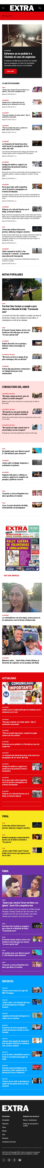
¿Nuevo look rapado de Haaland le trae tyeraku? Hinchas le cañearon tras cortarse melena (15, 1043)
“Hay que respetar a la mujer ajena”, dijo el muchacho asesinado (16, 116)
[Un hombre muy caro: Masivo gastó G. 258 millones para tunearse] (37, 450)
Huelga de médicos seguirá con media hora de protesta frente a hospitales (14, 166)
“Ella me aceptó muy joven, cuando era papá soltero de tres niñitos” (14, 128)
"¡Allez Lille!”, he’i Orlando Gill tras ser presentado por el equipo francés (16, 1004)
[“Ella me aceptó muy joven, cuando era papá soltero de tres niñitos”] (37, 127)
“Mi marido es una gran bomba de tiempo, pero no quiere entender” (15, 413)
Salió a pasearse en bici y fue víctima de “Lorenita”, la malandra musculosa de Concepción (15, 253)
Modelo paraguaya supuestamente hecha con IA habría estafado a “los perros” (15, 839)
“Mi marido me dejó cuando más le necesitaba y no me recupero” (15, 429)
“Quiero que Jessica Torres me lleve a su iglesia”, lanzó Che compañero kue (15, 90)
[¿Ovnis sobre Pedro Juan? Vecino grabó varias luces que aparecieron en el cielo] (37, 850)
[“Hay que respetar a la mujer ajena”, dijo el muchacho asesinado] (37, 114)
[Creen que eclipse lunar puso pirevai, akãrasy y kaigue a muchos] (37, 229)
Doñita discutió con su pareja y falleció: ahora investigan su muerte (14, 345)
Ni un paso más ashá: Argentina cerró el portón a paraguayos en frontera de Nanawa (14, 189)
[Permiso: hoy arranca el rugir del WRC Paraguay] (37, 990)
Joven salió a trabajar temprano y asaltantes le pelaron (15, 464)
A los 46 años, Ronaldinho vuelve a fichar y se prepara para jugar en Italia (16, 1056)
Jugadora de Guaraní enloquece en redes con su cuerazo (15, 1017)
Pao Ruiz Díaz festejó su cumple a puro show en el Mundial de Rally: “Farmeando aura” (20, 309)
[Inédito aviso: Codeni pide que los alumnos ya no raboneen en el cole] (37, 102)
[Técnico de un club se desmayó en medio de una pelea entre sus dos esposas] (37, 1080)
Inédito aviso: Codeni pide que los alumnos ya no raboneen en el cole (13, 103)
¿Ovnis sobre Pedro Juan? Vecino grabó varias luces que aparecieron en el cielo (16, 853)
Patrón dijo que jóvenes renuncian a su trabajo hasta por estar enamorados (16, 371)
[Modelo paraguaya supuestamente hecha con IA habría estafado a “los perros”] (37, 837)
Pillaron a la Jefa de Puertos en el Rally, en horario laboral (15, 210)
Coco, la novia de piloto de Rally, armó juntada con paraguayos (15, 506)
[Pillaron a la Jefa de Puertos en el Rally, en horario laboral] (37, 209)
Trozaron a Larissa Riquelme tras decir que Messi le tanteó (15, 494)
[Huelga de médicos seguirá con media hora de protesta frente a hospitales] (37, 164)
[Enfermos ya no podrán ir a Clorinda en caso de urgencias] (22, 35)
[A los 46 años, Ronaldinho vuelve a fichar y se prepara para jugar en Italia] (37, 1054)
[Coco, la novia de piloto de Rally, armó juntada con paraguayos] (37, 504)
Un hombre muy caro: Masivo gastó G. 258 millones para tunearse (16, 452)
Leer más (10, 71)
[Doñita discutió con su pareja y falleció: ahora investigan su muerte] (37, 343)
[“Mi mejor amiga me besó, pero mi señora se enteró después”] (37, 395)
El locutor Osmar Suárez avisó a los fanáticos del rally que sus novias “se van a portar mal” (16, 332)
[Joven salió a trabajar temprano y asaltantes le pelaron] (37, 462)
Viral (3, 227)
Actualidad (7, 50)
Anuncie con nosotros (31, 1116)
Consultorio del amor (8, 354)
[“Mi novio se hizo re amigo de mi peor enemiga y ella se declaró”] (37, 356)
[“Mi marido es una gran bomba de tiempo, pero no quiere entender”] (37, 411)
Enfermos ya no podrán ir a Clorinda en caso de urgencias (19, 55)
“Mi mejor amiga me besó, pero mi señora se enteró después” (15, 397)
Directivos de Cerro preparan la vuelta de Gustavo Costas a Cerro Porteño (15, 1030)
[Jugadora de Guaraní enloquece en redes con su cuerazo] (37, 1015)
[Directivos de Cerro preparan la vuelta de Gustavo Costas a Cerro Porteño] (37, 1027)
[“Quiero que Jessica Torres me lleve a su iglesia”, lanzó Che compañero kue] (37, 89)
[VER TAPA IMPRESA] (22, 550)
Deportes (5, 988)
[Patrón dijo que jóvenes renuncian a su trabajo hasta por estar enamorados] (37, 368)
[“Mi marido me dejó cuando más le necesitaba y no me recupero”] (37, 427)
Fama (3, 87)
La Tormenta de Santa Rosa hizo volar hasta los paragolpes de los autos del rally (15, 146)
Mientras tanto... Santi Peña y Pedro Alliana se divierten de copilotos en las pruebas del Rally (20, 661)
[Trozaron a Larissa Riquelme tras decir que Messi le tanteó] (37, 493)
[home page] (22, 8)
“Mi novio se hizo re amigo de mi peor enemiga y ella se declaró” (15, 358)
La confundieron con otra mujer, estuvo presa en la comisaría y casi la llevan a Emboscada (21, 619)
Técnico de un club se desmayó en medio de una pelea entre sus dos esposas (15, 1083)
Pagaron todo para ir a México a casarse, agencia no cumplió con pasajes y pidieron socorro (15, 477)
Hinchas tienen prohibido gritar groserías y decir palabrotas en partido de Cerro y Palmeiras (14, 1070)
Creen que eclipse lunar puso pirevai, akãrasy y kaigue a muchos (16, 230)
